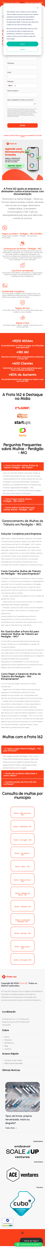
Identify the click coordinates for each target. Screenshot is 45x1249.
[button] (22, 466)
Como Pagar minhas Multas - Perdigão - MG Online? (18, 500)
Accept (22, 44)
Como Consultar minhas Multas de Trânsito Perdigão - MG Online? (20, 466)
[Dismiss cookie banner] (37, 8)
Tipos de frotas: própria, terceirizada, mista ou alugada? (18, 1119)
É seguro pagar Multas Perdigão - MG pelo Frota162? (22, 749)
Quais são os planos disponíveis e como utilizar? (20, 774)
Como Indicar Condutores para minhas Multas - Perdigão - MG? (19, 508)
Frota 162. (23, 983)
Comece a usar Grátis (11, 3)
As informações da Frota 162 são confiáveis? (19, 783)
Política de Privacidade (34, 3)
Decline (22, 49)
